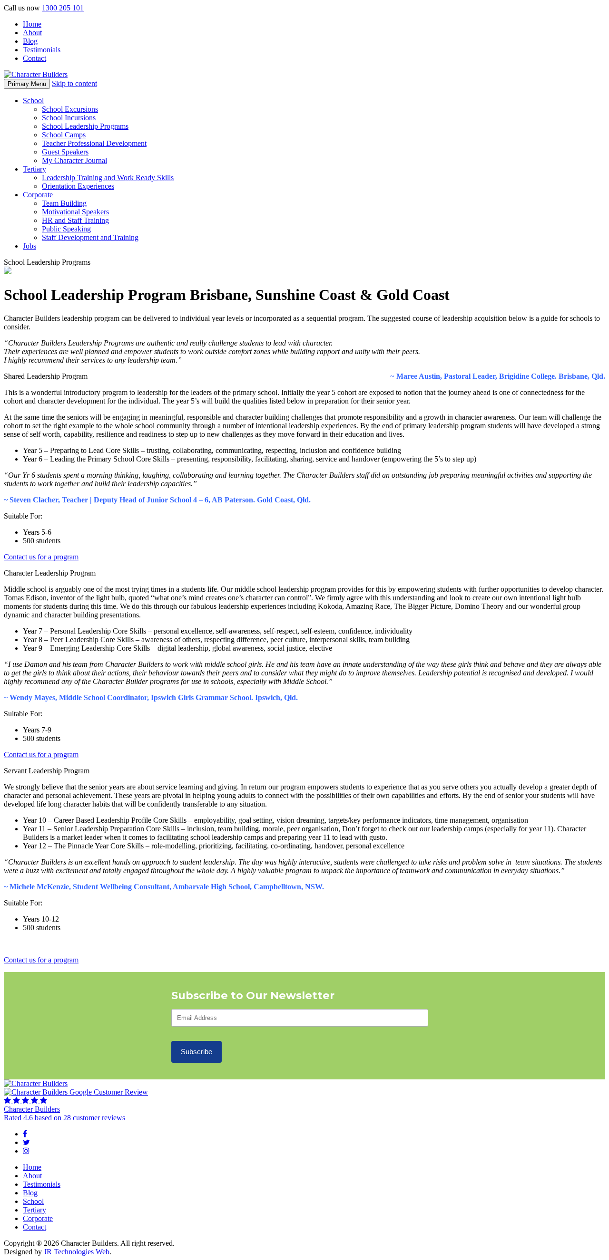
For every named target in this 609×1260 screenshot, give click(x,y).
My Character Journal (74, 160)
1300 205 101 (63, 8)
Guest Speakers (65, 152)
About (32, 33)
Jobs (29, 246)
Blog (30, 41)
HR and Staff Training (75, 220)
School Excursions (70, 109)
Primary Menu (27, 83)
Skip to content (74, 83)
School (33, 100)
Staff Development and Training (90, 237)
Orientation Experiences (78, 186)
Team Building (64, 203)
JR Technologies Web (76, 1252)
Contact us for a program (41, 557)
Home (32, 24)
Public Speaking (66, 229)
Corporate (38, 195)
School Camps (64, 135)
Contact (34, 58)
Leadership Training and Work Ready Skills (108, 177)
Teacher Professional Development (94, 143)
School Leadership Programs (85, 126)
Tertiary (34, 169)
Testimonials (41, 50)
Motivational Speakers (75, 212)
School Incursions (69, 118)
